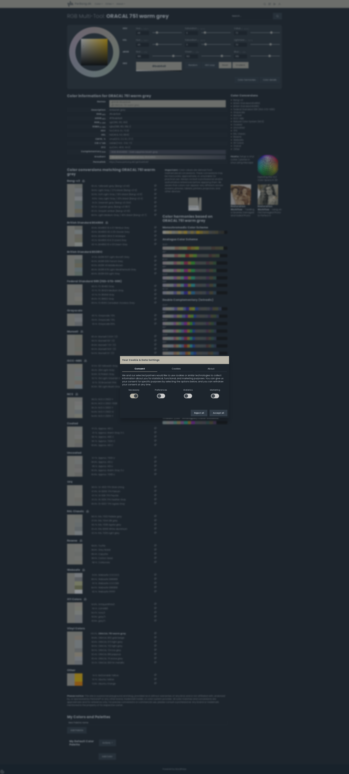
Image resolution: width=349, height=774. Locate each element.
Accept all (218, 413)
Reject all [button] (199, 413)
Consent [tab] (140, 368)
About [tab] (211, 368)
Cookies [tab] (176, 368)
